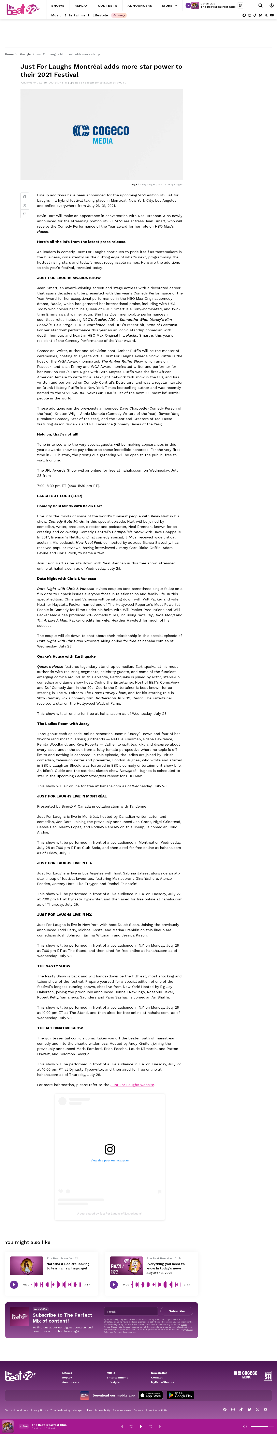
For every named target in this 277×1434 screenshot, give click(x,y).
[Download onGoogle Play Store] (180, 1395)
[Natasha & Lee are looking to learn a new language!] (26, 1265)
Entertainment (117, 1377)
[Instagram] (249, 15)
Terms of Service (122, 1332)
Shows (67, 1372)
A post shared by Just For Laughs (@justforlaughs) (110, 1213)
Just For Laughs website (132, 1085)
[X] (266, 15)
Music (111, 1372)
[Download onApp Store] (150, 1395)
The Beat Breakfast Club (218, 6)
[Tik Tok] (254, 15)
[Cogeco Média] (245, 1377)
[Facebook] (244, 15)
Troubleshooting (60, 1410)
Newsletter (159, 1372)
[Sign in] (271, 5)
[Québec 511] (268, 1380)
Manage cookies (82, 1410)
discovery (119, 15)
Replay (67, 1377)
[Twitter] (24, 205)
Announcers (70, 1382)
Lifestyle (113, 1382)
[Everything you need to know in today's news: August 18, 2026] (126, 1265)
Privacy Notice (39, 1410)
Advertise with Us (156, 1410)
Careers (138, 1410)
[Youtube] (272, 15)
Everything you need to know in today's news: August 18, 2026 (165, 1268)
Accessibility (102, 1410)
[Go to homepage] (23, 9)
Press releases (122, 1410)
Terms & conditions (17, 1410)
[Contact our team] (240, 5)
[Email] (24, 214)
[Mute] (245, 1426)
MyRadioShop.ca (163, 1382)
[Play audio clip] (14, 1285)
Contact (156, 1377)
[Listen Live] (188, 5)
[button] (121, 1426)
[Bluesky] (260, 15)
